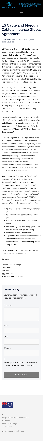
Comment (8, 305)
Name (7, 325)
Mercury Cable (10, 40)
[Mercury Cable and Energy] (21, 6)
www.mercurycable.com (17, 253)
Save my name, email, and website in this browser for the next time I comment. (20, 363)
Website (7, 348)
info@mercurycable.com (15, 431)
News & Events (8, 42)
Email (6, 337)
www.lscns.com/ (22, 171)
